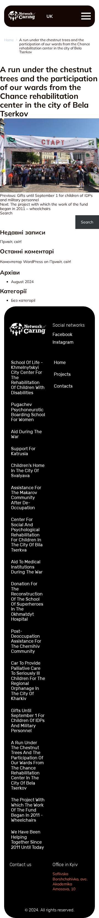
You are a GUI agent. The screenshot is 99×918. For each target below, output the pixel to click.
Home (9, 40)
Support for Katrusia (23, 451)
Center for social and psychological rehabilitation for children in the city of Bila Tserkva (27, 534)
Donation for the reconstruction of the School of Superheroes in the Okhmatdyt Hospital (27, 601)
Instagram (63, 342)
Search (6, 213)
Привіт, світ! (10, 241)
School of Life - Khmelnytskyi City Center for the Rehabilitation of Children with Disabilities (28, 377)
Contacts (63, 386)
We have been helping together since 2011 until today (27, 839)
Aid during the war (26, 434)
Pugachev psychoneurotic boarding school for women (28, 412)
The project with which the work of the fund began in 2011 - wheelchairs (28, 810)
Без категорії (23, 300)
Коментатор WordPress (21, 261)
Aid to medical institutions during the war (27, 567)
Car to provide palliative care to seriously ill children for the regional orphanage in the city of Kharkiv (28, 680)
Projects (62, 374)
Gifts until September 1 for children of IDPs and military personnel (28, 721)
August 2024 (22, 281)
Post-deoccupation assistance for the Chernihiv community (26, 641)
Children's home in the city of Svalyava (28, 470)
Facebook (62, 334)
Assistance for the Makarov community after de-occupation (26, 498)
